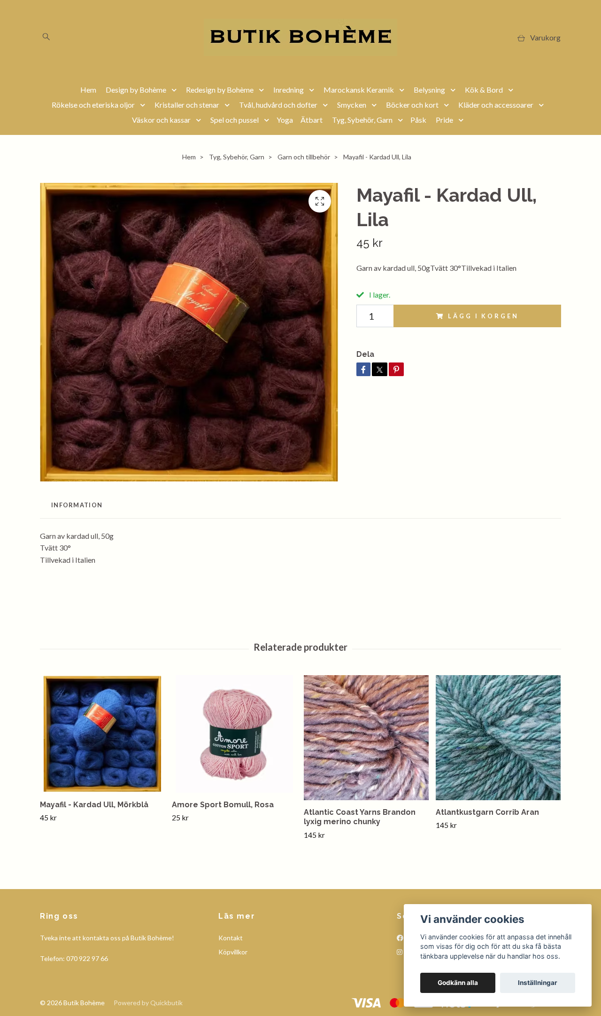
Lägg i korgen (483, 316)
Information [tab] (76, 505)
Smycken (351, 104)
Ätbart (311, 119)
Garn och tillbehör (303, 157)
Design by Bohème (136, 89)
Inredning (288, 89)
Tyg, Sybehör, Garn (362, 119)
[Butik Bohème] (300, 37)
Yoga (285, 119)
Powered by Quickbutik (148, 1003)
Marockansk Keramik (359, 89)
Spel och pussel (234, 119)
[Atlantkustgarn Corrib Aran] (498, 737)
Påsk (418, 119)
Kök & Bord (484, 89)
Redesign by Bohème (220, 89)
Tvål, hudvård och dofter (278, 104)
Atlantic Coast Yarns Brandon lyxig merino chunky (360, 817)
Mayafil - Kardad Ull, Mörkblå (94, 804)
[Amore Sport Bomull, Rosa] (234, 734)
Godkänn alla (458, 982)
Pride (444, 119)
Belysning (429, 89)
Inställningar (537, 982)
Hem (88, 89)
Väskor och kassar (161, 119)
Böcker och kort (412, 104)
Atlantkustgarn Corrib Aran (487, 812)
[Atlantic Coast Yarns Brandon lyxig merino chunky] (366, 737)
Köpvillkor (232, 952)
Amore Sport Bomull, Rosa (223, 804)
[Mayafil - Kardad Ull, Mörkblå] (102, 734)
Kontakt (230, 938)
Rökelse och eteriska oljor (93, 104)
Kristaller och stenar (186, 104)
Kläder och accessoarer (495, 104)
